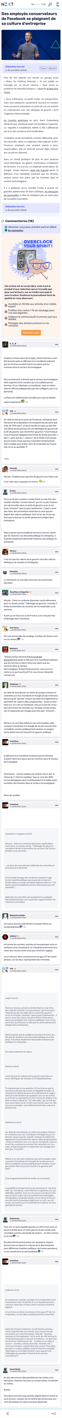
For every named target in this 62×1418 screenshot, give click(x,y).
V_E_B (13, 344)
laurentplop (15, 1369)
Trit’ (11, 411)
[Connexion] (50, 4)
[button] (57, 4)
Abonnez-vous (31, 332)
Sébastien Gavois (15, 66)
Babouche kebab (17, 915)
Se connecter (15, 230)
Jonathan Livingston (19, 592)
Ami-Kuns (14, 628)
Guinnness (15, 1218)
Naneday (14, 571)
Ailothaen (14, 684)
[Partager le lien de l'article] (7, 1413)
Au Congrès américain (16, 120)
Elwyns (13, 551)
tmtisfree (14, 741)
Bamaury (14, 648)
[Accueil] (8, 4)
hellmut (13, 936)
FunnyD (13, 468)
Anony (13, 491)
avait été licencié (39, 170)
